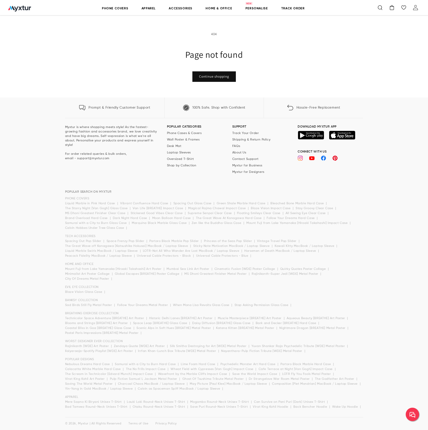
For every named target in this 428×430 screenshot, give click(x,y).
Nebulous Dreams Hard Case (88, 364)
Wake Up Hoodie (345, 406)
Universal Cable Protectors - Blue (222, 255)
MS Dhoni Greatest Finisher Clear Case (96, 213)
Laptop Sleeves (179, 152)
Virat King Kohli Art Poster (85, 378)
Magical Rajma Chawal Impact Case (217, 208)
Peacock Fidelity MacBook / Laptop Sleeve (99, 255)
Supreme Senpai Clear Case (210, 213)
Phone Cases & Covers (184, 133)
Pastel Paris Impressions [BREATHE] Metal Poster (102, 333)
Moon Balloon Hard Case (172, 218)
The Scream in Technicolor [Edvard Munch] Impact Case (109, 374)
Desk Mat (174, 146)
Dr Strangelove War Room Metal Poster (280, 378)
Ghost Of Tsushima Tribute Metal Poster (213, 378)
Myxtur (83, 423)
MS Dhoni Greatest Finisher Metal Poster (216, 273)
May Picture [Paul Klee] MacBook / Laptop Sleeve (229, 383)
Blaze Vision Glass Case (84, 292)
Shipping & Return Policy (251, 139)
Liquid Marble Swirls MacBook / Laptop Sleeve (102, 250)
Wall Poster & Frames (183, 139)
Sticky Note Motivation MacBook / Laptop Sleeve (232, 246)
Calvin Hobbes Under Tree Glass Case (95, 227)
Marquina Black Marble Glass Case (160, 223)
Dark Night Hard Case (130, 218)
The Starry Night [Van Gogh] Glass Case (97, 208)
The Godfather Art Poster (335, 378)
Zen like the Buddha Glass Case (217, 223)
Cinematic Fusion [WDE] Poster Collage (245, 269)
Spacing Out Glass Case (193, 203)
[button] (380, 7)
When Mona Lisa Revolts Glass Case (201, 305)
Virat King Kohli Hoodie (271, 406)
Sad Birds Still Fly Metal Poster (89, 305)
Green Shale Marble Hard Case (241, 203)
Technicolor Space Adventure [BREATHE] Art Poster (105, 318)
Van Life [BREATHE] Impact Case (158, 208)
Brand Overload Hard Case (87, 218)
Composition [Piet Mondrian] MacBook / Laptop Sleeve (315, 383)
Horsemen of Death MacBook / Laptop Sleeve (280, 250)
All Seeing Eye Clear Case (306, 213)
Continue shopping (214, 76)
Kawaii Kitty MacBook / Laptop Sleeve (305, 246)
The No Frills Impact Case (146, 369)
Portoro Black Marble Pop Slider (174, 241)
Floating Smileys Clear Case (259, 213)
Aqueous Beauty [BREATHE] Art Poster (316, 318)
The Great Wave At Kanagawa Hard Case (229, 218)
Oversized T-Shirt (180, 159)
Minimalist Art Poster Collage (88, 273)
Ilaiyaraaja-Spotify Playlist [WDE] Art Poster (99, 351)
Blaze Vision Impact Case (271, 208)
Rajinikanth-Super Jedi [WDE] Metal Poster (285, 273)
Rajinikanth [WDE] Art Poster (87, 346)
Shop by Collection (181, 165)
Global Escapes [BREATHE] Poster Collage (147, 273)
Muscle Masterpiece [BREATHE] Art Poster (250, 318)
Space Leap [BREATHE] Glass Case (160, 323)
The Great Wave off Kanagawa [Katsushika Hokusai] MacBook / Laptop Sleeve (127, 246)
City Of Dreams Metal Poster (87, 278)
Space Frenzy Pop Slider (126, 241)
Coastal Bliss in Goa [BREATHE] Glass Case (98, 328)
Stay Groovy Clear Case (315, 208)
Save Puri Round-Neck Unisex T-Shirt (219, 406)
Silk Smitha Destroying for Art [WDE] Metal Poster (208, 346)
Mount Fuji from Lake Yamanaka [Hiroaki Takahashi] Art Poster (114, 269)
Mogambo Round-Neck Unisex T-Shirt (220, 401)
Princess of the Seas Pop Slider (228, 241)
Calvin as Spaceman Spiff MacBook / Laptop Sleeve (179, 388)
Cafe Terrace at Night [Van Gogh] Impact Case (296, 369)
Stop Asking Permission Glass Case (262, 305)
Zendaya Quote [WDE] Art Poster (140, 346)
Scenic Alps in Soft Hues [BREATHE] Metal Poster (174, 328)
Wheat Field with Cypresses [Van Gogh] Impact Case (212, 369)
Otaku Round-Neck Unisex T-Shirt (159, 406)
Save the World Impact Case (255, 374)
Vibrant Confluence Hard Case (144, 203)
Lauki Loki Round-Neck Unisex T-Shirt (156, 401)
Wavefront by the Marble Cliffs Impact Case (193, 374)
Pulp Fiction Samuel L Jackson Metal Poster (144, 378)
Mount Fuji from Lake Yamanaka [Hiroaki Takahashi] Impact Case (297, 223)
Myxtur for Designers (248, 172)
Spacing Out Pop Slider (84, 241)
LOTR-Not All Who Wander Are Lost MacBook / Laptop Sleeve (191, 250)
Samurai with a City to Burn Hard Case (146, 364)
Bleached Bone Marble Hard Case (297, 203)
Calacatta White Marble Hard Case (93, 369)
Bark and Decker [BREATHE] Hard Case (286, 323)
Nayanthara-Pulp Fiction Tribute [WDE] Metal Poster (262, 351)
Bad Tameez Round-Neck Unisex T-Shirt (97, 406)
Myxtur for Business (247, 165)
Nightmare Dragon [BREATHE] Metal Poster (312, 328)
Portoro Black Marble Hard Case (306, 364)
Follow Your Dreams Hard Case (291, 218)
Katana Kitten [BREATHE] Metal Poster (245, 328)
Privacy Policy (166, 423)
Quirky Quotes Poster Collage (303, 269)
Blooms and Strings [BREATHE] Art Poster (97, 323)
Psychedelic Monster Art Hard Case (248, 364)
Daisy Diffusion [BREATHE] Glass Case (221, 323)
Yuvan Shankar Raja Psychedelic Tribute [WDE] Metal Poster (298, 346)
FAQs (236, 146)
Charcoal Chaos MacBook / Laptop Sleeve (152, 383)
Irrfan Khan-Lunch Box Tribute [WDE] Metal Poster (177, 351)
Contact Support (245, 159)
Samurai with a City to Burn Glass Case (96, 223)
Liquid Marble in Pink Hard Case (90, 203)
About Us (239, 152)
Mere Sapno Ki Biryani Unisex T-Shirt (94, 401)
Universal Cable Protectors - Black (164, 255)
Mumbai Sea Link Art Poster (188, 269)
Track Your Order (245, 133)
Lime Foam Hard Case (198, 364)
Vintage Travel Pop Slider (277, 241)
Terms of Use (138, 423)
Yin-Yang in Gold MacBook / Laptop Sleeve (99, 388)
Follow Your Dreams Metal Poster (143, 305)
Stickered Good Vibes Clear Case (157, 213)
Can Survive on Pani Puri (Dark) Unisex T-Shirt (290, 401)
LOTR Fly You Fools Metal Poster (307, 374)
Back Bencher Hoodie (310, 406)
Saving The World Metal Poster (89, 383)
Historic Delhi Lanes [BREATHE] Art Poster (181, 318)
